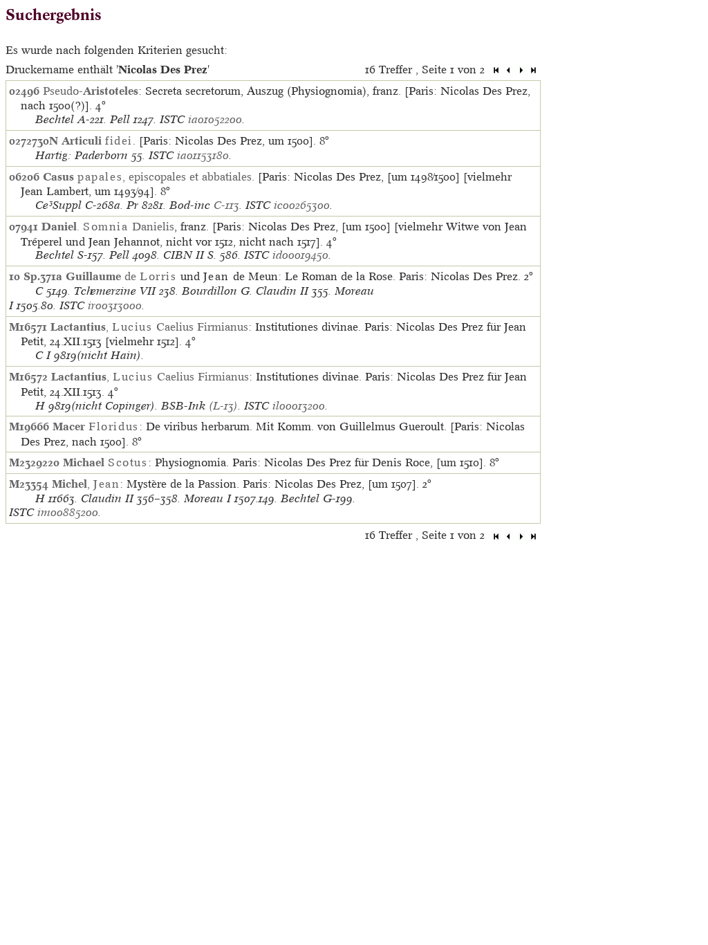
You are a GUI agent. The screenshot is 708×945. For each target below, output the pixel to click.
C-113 (226, 205)
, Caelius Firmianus (149, 326)
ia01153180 (203, 155)
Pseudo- (90, 91)
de (121, 276)
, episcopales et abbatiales (147, 176)
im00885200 (67, 512)
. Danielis (107, 226)
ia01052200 (215, 119)
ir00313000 (115, 305)
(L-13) (223, 405)
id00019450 (300, 255)
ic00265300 (302, 205)
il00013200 (298, 405)
